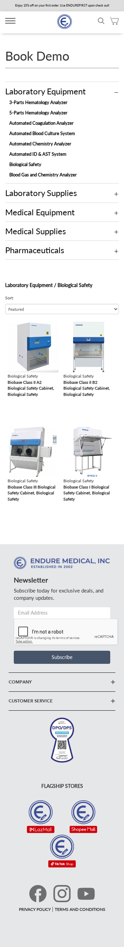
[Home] (64, 21)
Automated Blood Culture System (42, 133)
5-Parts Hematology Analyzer (38, 112)
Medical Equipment (40, 212)
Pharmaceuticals (34, 250)
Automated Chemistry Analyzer (40, 143)
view (12, 325)
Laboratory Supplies (41, 193)
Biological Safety (25, 164)
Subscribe (62, 657)
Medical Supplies (35, 231)
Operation (116, 92)
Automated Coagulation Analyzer (41, 123)
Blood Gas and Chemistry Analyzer (43, 174)
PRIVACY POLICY (35, 909)
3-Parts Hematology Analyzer (38, 102)
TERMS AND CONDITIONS (80, 909)
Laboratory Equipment (45, 91)
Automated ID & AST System (37, 154)
